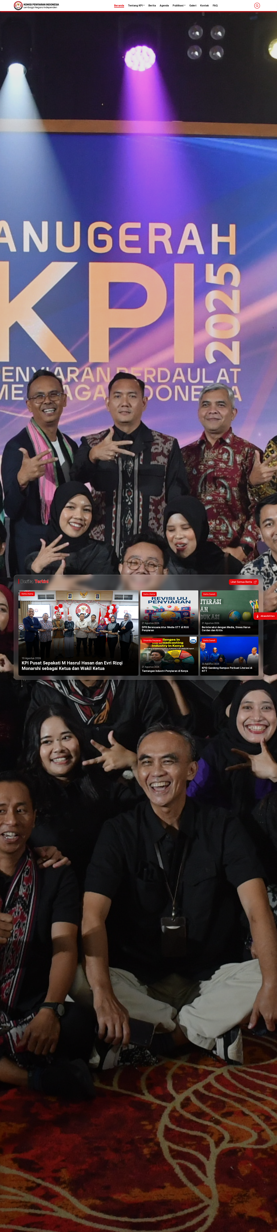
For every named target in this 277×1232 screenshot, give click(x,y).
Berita (152, 5)
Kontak (204, 5)
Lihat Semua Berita (241, 582)
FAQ (215, 5)
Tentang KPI (135, 5)
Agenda (164, 5)
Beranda (119, 5)
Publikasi (178, 5)
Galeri (192, 5)
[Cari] (257, 6)
